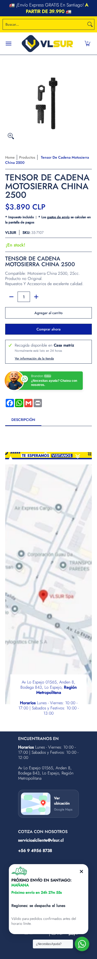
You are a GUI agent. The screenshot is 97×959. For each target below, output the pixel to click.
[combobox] (44, 24)
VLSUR (10, 232)
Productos (27, 157)
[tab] (23, 421)
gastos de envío (58, 217)
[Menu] (8, 43)
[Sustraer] (11, 297)
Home (10, 157)
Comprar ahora (48, 329)
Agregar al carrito (48, 312)
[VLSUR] (47, 43)
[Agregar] (36, 297)
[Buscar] (90, 24)
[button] (87, 43)
